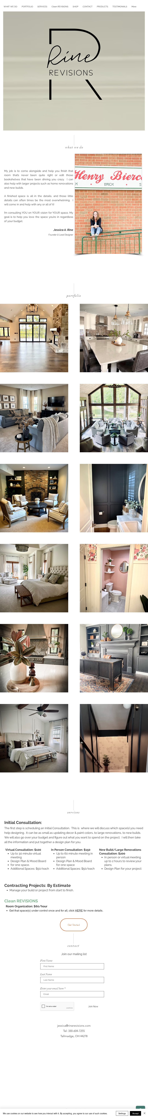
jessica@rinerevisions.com (74, 1025)
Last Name (46, 974)
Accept (135, 1113)
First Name (46, 960)
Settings (122, 1113)
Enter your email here (52, 988)
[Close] (144, 1113)
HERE (79, 910)
